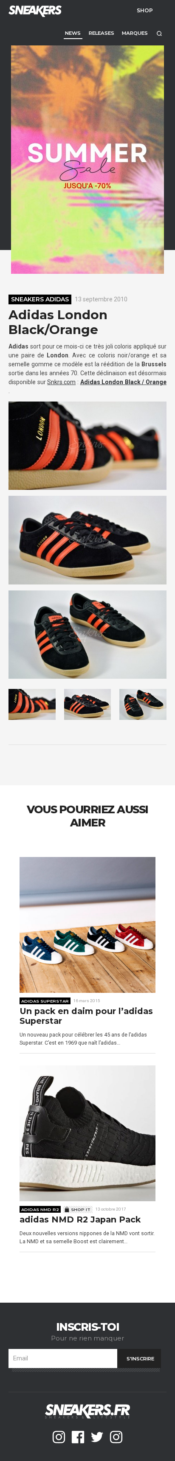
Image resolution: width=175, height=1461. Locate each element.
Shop (145, 10)
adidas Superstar (45, 1000)
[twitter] (97, 1437)
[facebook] (78, 1437)
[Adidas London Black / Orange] (87, 446)
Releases (101, 33)
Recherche (159, 33)
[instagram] (59, 1437)
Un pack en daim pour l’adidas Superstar (86, 1016)
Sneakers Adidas (40, 299)
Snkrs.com (61, 382)
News (73, 33)
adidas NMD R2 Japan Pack (80, 1220)
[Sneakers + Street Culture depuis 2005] (34, 10)
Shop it (80, 1209)
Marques (135, 33)
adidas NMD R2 (40, 1209)
